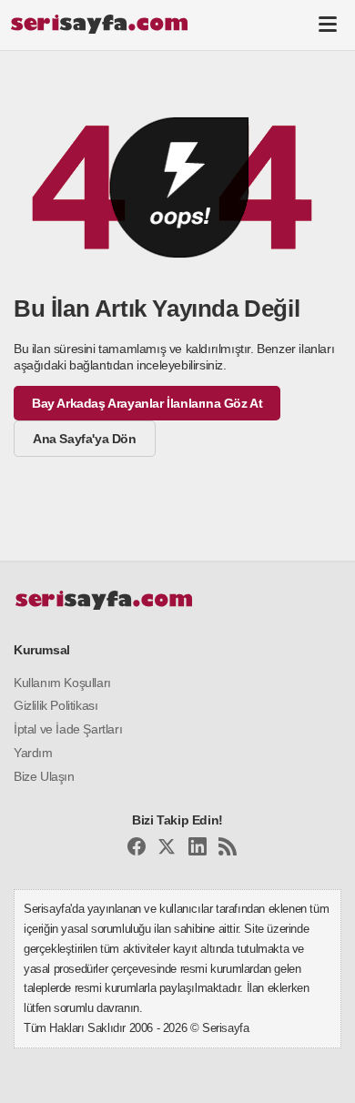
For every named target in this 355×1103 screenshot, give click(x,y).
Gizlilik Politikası (55, 705)
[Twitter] (166, 849)
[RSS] (227, 849)
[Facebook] (136, 849)
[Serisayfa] (98, 23)
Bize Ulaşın (44, 776)
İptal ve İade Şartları (68, 729)
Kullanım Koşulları (62, 682)
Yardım (33, 752)
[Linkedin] (197, 849)
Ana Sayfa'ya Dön (85, 438)
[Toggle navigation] (328, 24)
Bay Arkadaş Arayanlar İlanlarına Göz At (147, 403)
